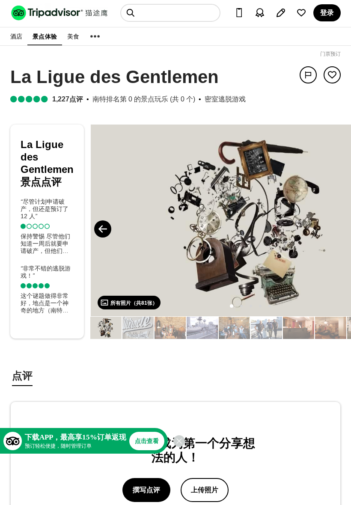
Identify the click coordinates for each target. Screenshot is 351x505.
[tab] (22, 377)
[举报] (308, 74)
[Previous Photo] (102, 229)
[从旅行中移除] (332, 74)
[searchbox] (170, 13)
